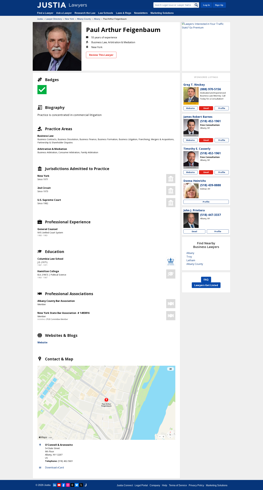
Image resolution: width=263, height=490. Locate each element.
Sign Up (219, 5)
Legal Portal (141, 485)
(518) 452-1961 (210, 121)
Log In (206, 5)
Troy (189, 256)
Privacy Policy (196, 485)
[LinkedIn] (54, 485)
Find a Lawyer (45, 13)
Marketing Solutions (162, 13)
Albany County (84, 19)
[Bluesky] (77, 485)
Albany (97, 19)
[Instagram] (68, 485)
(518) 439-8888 (210, 185)
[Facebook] (63, 485)
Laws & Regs (123, 13)
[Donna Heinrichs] (191, 190)
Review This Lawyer (101, 55)
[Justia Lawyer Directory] (51, 5)
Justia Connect (125, 485)
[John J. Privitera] (191, 220)
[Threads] (72, 485)
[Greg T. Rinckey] (191, 94)
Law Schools (105, 13)
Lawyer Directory (54, 19)
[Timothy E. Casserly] (191, 158)
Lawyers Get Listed (206, 285)
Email (206, 108)
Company (155, 485)
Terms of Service (178, 485)
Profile (221, 108)
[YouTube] (59, 485)
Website (42, 342)
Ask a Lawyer (64, 13)
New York (69, 19)
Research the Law (85, 13)
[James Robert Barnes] (191, 126)
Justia (40, 19)
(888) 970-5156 (210, 89)
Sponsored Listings (206, 77)
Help (164, 485)
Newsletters (141, 13)
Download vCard (54, 467)
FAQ (206, 279)
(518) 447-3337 (210, 215)
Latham (190, 260)
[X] (81, 485)
